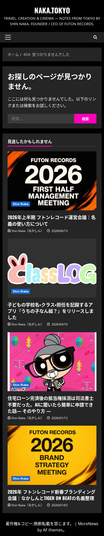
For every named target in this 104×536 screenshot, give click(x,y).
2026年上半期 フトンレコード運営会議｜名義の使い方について (52, 220)
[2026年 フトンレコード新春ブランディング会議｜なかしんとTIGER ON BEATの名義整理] (52, 455)
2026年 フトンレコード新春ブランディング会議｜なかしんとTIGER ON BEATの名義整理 (51, 494)
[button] (8, 37)
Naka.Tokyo (52, 10)
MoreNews (88, 523)
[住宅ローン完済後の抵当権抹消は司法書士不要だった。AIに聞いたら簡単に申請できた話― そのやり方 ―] (52, 361)
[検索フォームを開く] (95, 37)
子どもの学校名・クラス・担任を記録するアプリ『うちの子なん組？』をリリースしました (51, 310)
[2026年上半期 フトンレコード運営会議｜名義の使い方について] (52, 181)
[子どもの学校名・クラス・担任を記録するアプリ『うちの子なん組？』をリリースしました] (52, 268)
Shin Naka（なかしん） (27, 231)
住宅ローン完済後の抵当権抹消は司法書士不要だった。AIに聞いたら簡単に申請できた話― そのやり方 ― (51, 404)
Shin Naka (21, 204)
